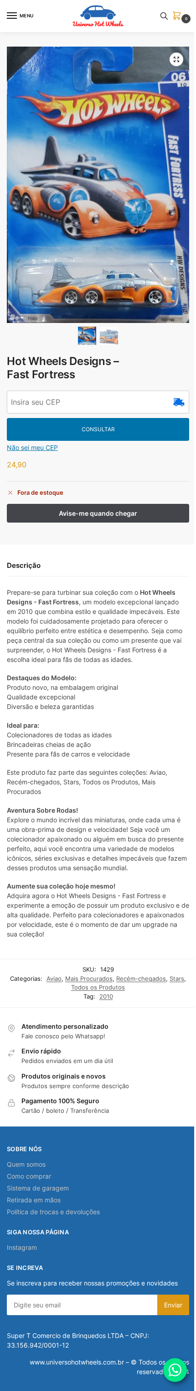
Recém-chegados (141, 978)
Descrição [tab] (24, 565)
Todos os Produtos (98, 987)
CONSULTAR (98, 429)
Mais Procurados (89, 978)
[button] (178, 16)
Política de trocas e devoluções (53, 1212)
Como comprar (29, 1176)
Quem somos (26, 1164)
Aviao (54, 978)
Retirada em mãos (34, 1200)
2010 (106, 996)
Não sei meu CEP (32, 447)
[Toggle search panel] (164, 16)
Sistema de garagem (38, 1188)
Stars (177, 978)
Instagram (22, 1247)
